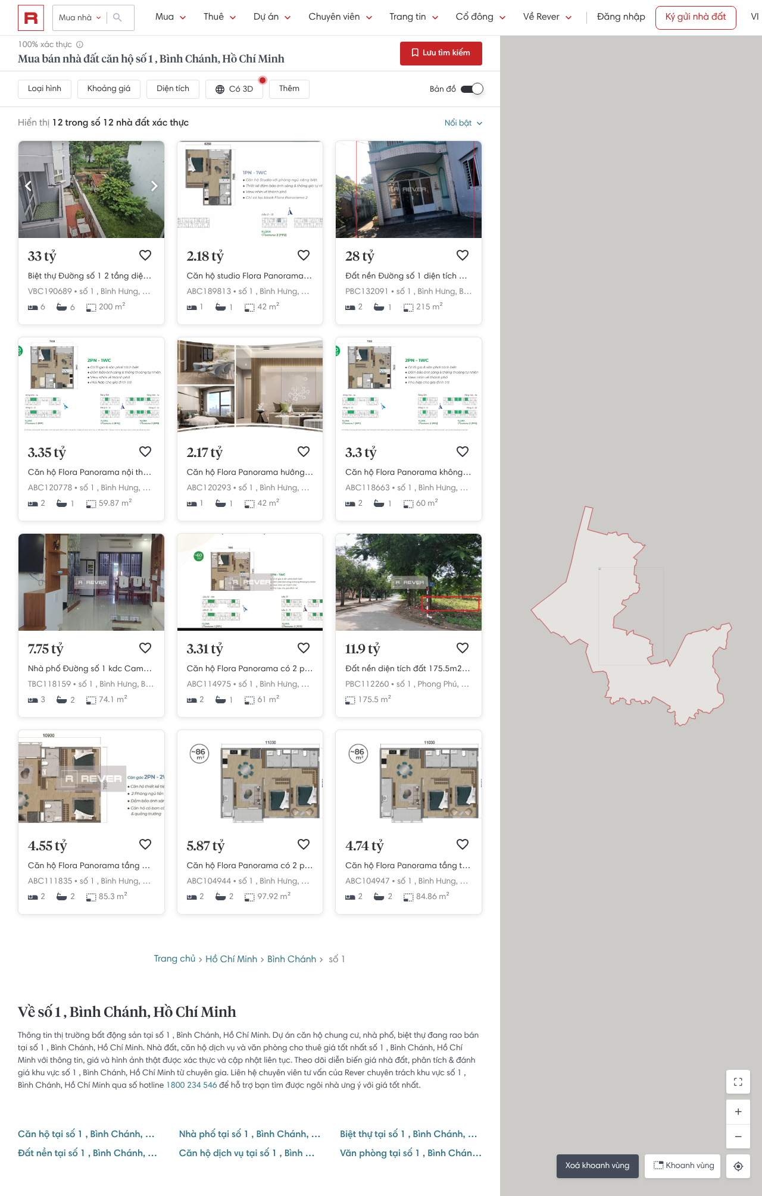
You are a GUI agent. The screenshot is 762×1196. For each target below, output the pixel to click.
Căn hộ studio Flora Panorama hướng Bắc (250, 277)
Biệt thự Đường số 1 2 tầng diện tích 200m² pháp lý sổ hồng (91, 277)
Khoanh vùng (690, 1166)
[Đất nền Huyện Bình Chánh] (409, 629)
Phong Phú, (437, 685)
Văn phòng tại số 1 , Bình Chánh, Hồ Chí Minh (411, 1154)
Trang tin (408, 18)
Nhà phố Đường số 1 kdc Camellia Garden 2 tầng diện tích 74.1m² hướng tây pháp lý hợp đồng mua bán (91, 669)
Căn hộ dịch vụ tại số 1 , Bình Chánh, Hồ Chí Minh (250, 1154)
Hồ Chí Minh (231, 960)
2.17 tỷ (205, 453)
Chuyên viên (334, 18)
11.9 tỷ (362, 649)
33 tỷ (42, 257)
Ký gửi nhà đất (696, 18)
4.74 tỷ (364, 846)
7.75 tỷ (46, 649)
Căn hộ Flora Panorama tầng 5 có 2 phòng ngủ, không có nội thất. (91, 866)
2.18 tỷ (205, 257)
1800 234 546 (191, 1086)
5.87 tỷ (206, 846)
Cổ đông (475, 18)
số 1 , (88, 292)
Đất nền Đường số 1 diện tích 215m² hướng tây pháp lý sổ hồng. (408, 277)
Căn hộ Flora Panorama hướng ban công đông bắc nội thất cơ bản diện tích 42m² (250, 473)
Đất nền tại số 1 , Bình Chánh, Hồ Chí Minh (89, 1154)
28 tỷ (359, 257)
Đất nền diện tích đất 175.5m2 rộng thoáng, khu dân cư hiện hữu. (408, 669)
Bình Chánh (291, 960)
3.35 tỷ (47, 453)
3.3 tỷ (360, 453)
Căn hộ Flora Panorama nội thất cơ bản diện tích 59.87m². (91, 473)
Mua (164, 18)
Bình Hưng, (120, 292)
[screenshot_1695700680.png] (250, 236)
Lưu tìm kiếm (445, 53)
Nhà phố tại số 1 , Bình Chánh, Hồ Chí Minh (250, 1135)
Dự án (266, 18)
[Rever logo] (31, 18)
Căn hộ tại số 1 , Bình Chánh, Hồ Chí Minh (89, 1135)
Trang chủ (175, 960)
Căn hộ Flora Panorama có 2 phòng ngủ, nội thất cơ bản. (250, 669)
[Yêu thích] (145, 255)
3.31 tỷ (205, 649)
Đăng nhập (621, 18)
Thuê (214, 18)
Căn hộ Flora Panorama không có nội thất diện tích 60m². (408, 473)
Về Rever (541, 18)
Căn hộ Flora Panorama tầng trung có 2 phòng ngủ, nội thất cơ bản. (408, 866)
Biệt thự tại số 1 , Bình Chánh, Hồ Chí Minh (411, 1135)
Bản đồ (443, 90)
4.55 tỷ (47, 846)
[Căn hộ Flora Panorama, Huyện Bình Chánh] (91, 826)
